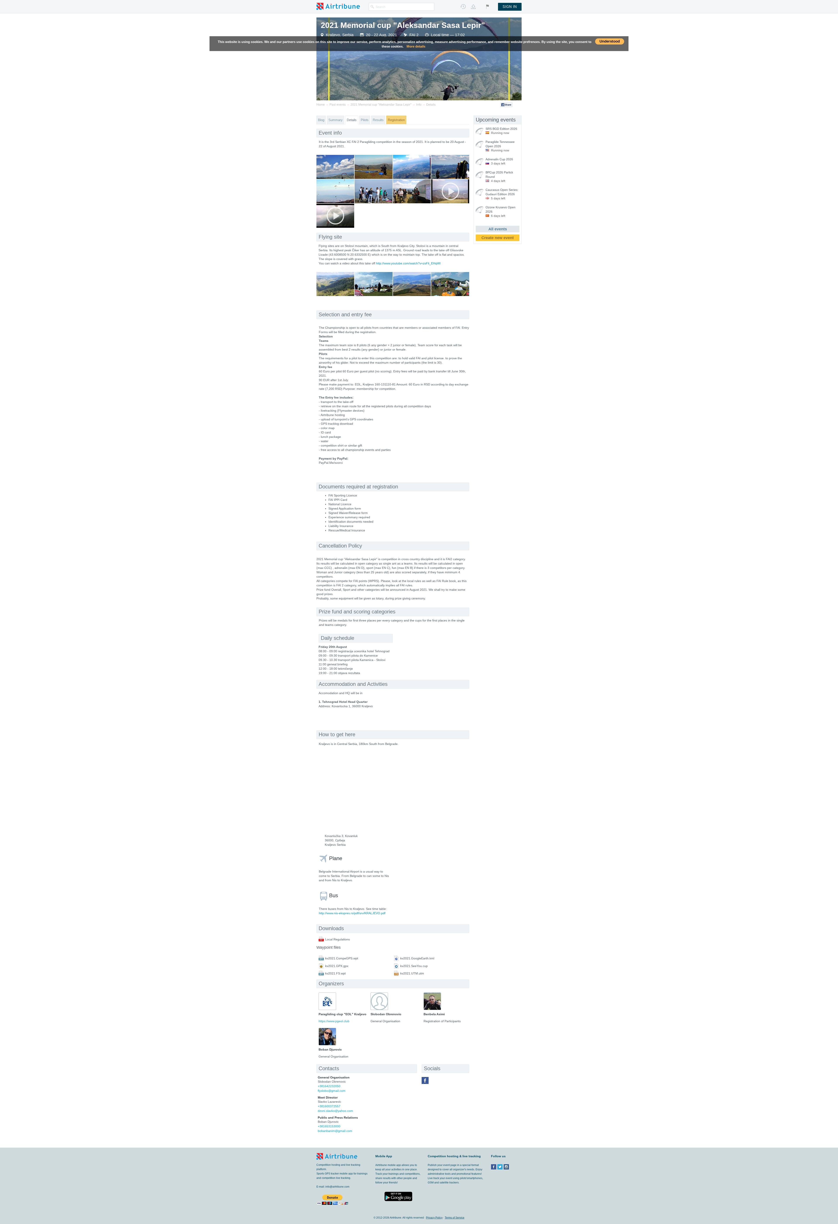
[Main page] (338, 6)
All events (497, 229)
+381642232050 (329, 1086)
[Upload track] (473, 6)
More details (416, 46)
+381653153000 (329, 1126)
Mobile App (383, 1156)
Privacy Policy (434, 1217)
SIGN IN (510, 7)
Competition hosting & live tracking (454, 1156)
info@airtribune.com (337, 1186)
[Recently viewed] (463, 6)
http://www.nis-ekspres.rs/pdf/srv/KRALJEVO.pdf (352, 913)
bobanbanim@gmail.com (335, 1131)
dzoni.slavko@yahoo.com (335, 1111)
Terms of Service (454, 1217)
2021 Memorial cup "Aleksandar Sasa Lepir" (403, 25)
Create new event (497, 238)
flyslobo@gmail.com (331, 1090)
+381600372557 (329, 1106)
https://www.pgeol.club (334, 1021)
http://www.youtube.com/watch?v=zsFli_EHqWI (408, 263)
